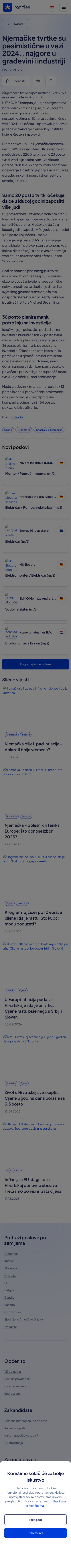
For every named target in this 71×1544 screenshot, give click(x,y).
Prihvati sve (36, 1533)
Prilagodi (35, 1520)
